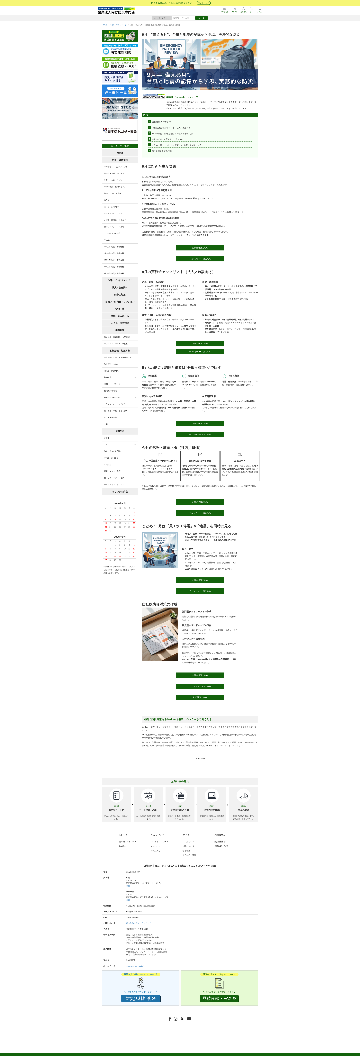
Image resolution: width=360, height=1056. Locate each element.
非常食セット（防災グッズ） (116, 167)
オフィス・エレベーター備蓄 (116, 344)
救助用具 (107, 377)
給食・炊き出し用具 (112, 451)
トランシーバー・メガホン (115, 404)
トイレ (107, 445)
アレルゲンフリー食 (112, 233)
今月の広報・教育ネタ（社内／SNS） (168, 139)
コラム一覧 (200, 758)
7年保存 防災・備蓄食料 (114, 273)
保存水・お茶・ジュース (114, 173)
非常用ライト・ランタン (114, 484)
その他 (107, 240)
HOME (104, 25)
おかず (107, 200)
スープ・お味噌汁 (111, 207)
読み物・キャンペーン (129, 841)
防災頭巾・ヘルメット (113, 364)
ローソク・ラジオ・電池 (114, 478)
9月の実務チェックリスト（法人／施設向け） (172, 128)
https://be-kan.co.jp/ (134, 966)
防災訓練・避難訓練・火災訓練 (117, 337)
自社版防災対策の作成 (162, 151)
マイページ (155, 846)
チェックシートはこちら (200, 259)
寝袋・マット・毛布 (112, 471)
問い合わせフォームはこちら (138, 923)
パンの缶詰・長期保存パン (115, 187)
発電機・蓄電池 (110, 391)
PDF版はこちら (200, 697)
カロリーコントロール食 (114, 227)
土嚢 (106, 424)
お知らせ (123, 846)
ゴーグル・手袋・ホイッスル (116, 411)
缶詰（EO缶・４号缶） (113, 193)
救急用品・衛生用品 (112, 397)
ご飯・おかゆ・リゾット (114, 180)
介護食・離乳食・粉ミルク (115, 220)
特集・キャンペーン (119, 25)
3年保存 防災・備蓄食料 (114, 247)
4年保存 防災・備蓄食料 (114, 253)
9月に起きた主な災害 (161, 122)
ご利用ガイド (188, 841)
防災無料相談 (220, 841)
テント (107, 438)
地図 (128, 886)
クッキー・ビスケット (113, 213)
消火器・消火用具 (111, 371)
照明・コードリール (112, 384)
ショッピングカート (159, 841)
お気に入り (155, 851)
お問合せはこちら (200, 248)
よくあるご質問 (189, 855)
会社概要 (186, 851)
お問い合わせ (188, 846)
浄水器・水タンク (111, 458)
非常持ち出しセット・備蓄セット (117, 357)
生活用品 (107, 465)
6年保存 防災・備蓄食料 (114, 267)
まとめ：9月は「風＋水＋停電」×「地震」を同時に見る (176, 145)
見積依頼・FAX (221, 846)
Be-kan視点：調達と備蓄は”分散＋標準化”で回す (173, 133)
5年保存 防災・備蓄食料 (114, 260)
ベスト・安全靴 (110, 417)
